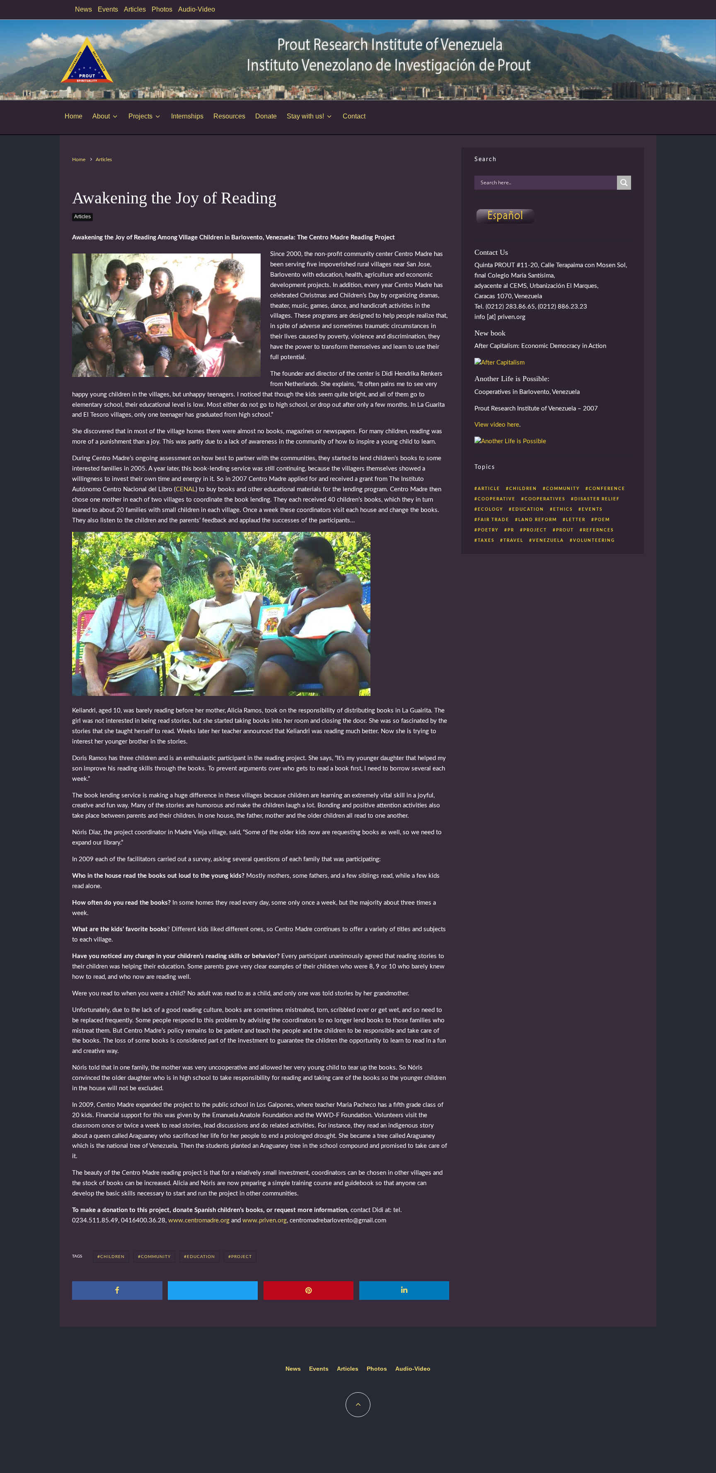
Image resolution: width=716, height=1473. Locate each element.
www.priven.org (264, 1220)
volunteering (594, 540)
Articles (135, 9)
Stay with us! (305, 116)
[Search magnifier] (624, 183)
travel (513, 540)
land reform (537, 520)
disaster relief (597, 499)
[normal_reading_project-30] (221, 694)
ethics (563, 509)
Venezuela (548, 540)
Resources (229, 116)
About (101, 116)
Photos (162, 9)
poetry (488, 530)
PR (511, 530)
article (489, 489)
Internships (187, 116)
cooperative (496, 499)
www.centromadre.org (199, 1220)
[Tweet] (213, 1290)
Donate (266, 116)
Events (108, 9)
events (592, 509)
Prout (565, 530)
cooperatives (545, 499)
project (241, 1257)
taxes (486, 540)
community (156, 1257)
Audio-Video (196, 9)
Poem (602, 520)
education (201, 1257)
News (83, 9)
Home (73, 116)
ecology (490, 509)
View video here (496, 425)
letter (575, 520)
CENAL (186, 489)
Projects (140, 116)
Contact (354, 116)
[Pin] (309, 1290)
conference (607, 489)
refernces (598, 530)
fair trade (493, 520)
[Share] (117, 1290)
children (112, 1257)
